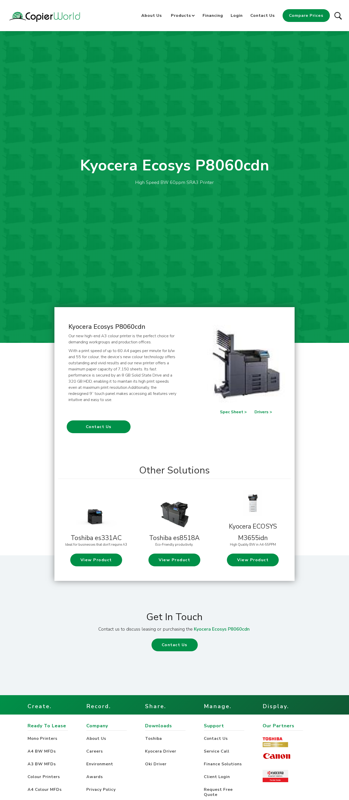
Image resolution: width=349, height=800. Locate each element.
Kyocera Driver (161, 751)
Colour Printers (44, 777)
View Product (96, 560)
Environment (99, 764)
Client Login (217, 777)
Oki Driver (156, 764)
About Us (151, 15)
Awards (94, 777)
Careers (94, 751)
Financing (213, 15)
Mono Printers (42, 738)
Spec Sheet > (233, 412)
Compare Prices (306, 15)
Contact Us (262, 15)
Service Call (216, 751)
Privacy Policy (101, 789)
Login (237, 15)
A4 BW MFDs (42, 751)
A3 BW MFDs (42, 764)
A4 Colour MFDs (45, 789)
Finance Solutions (223, 764)
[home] (44, 17)
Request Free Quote (218, 792)
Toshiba (154, 738)
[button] (181, 14)
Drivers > (263, 412)
